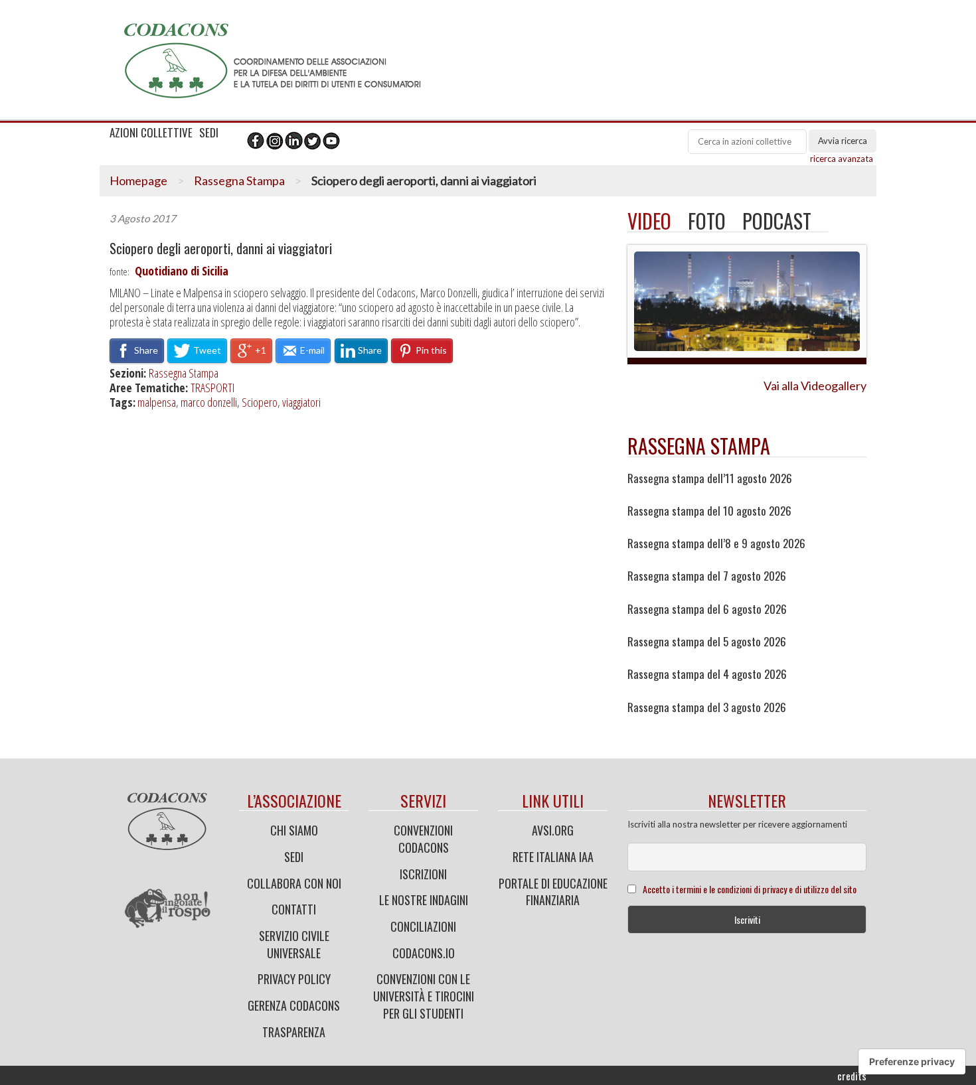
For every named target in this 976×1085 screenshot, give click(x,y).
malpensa (156, 402)
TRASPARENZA (293, 1032)
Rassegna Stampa (239, 180)
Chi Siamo (294, 830)
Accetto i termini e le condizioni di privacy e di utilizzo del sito (749, 889)
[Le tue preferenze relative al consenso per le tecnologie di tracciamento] (911, 1061)
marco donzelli (209, 402)
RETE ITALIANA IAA (553, 856)
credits (851, 1075)
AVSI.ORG (553, 830)
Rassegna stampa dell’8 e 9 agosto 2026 (716, 543)
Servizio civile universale (294, 944)
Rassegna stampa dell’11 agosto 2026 (709, 478)
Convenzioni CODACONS (423, 839)
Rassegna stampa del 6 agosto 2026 (707, 609)
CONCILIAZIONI (423, 926)
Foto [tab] (707, 221)
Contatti (294, 909)
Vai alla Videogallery (815, 385)
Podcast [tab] (776, 221)
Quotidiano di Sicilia (181, 271)
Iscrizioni (423, 874)
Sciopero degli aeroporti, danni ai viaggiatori (221, 248)
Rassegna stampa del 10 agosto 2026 (709, 511)
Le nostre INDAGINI (423, 899)
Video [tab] (649, 221)
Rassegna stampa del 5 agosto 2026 (706, 642)
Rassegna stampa (698, 446)
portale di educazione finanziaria (553, 892)
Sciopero (260, 402)
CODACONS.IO (423, 953)
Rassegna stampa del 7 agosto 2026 (706, 576)
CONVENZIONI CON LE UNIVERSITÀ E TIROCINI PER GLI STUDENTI (423, 995)
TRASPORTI (212, 388)
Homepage (138, 180)
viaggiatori (301, 402)
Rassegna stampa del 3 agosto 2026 (706, 707)
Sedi (293, 856)
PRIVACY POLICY (294, 978)
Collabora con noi (294, 883)
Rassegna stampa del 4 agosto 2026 (707, 674)
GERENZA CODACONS (294, 1005)
